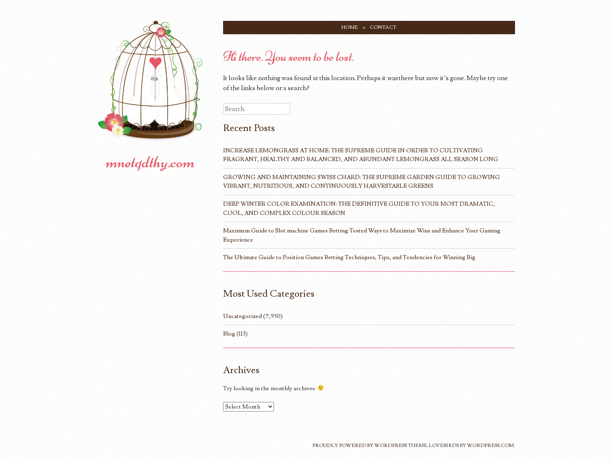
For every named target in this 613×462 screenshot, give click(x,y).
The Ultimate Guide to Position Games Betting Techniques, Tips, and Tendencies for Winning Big (349, 257)
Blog (229, 334)
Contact (383, 27)
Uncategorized (242, 316)
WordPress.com (490, 445)
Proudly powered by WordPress (359, 445)
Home (350, 27)
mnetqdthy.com (150, 161)
